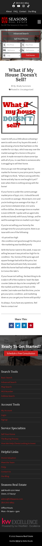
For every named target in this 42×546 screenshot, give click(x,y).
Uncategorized (26, 89)
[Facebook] (13, 6)
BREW (18, 541)
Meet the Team (7, 462)
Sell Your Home (21, 39)
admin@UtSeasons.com (12, 499)
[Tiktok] (28, 6)
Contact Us (6, 471)
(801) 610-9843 (7, 502)
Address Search (8, 396)
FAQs (3, 467)
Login (3, 415)
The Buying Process (9, 439)
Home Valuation (8, 458)
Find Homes (30, 55)
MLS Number (7, 391)
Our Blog (5, 476)
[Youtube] (18, 6)
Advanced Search (21, 33)
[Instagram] (23, 6)
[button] (39, 22)
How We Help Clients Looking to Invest (18, 443)
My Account (6, 410)
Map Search (6, 387)
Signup (4, 420)
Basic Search (6, 377)
